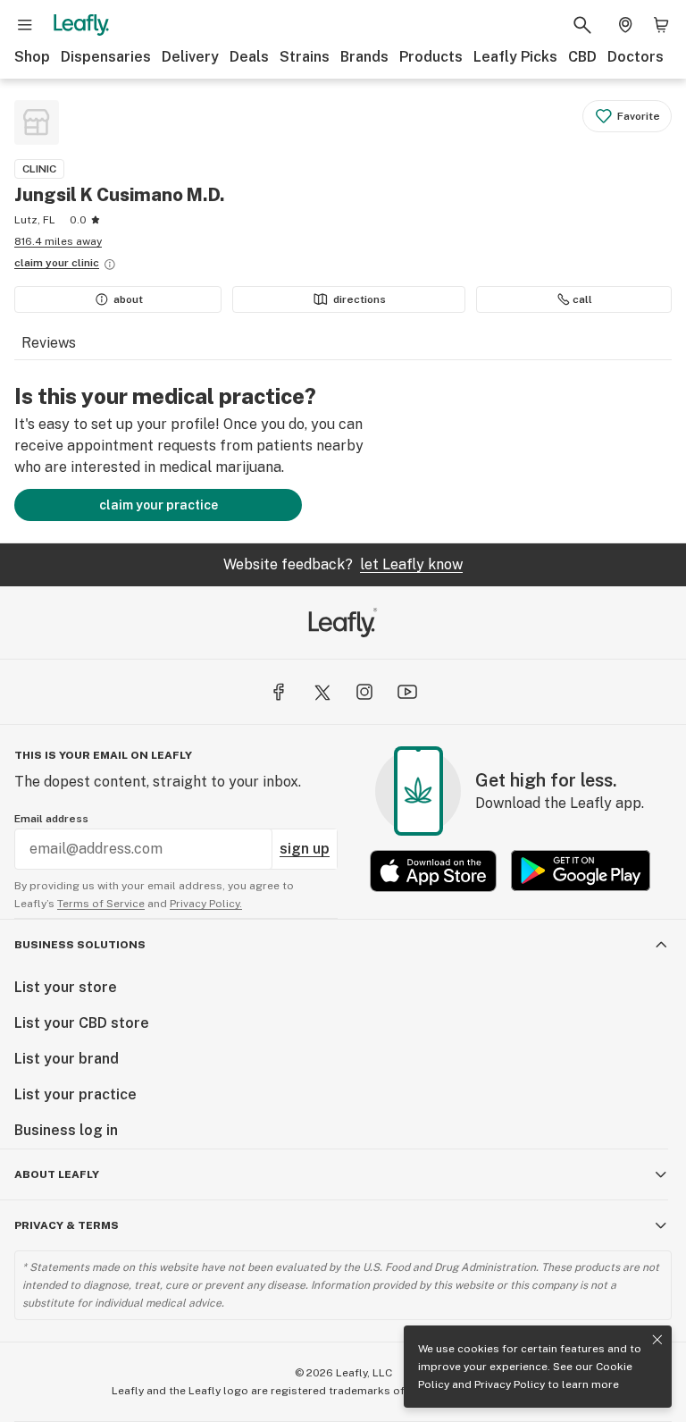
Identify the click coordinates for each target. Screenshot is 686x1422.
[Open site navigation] (25, 25)
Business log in (66, 1130)
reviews (48, 342)
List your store (65, 987)
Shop (32, 56)
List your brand (66, 1058)
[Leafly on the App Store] (433, 871)
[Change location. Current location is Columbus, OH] (625, 25)
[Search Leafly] (582, 25)
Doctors (635, 56)
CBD (582, 56)
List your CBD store (81, 1022)
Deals (249, 56)
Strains (305, 56)
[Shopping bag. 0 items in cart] (661, 25)
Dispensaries (106, 56)
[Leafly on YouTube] (407, 692)
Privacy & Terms (66, 1225)
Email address (51, 818)
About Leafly (56, 1174)
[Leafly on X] (321, 692)
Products (431, 56)
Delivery (190, 56)
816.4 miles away (58, 241)
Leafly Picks (515, 56)
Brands (364, 56)
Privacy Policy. (206, 903)
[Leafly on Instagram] (364, 692)
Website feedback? (343, 564)
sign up (305, 848)
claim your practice (158, 505)
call (582, 299)
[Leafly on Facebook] (278, 692)
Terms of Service (101, 903)
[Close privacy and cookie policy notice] (657, 1340)
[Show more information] (110, 264)
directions (359, 299)
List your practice (75, 1094)
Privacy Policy (509, 1384)
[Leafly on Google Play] (580, 871)
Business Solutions (80, 944)
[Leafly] (81, 25)
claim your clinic (56, 263)
